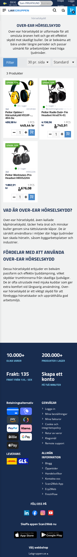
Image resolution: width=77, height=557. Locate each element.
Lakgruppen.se (37, 553)
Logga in (50, 409)
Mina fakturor (53, 419)
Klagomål (50, 438)
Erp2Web (50, 489)
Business (46, 3)
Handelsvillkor (53, 473)
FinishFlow (51, 494)
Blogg (48, 463)
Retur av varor (53, 433)
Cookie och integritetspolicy (51, 426)
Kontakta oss (52, 478)
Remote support (54, 443)
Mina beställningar (56, 414)
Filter (10, 62)
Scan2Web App (54, 484)
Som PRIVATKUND (30, 3)
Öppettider (51, 468)
